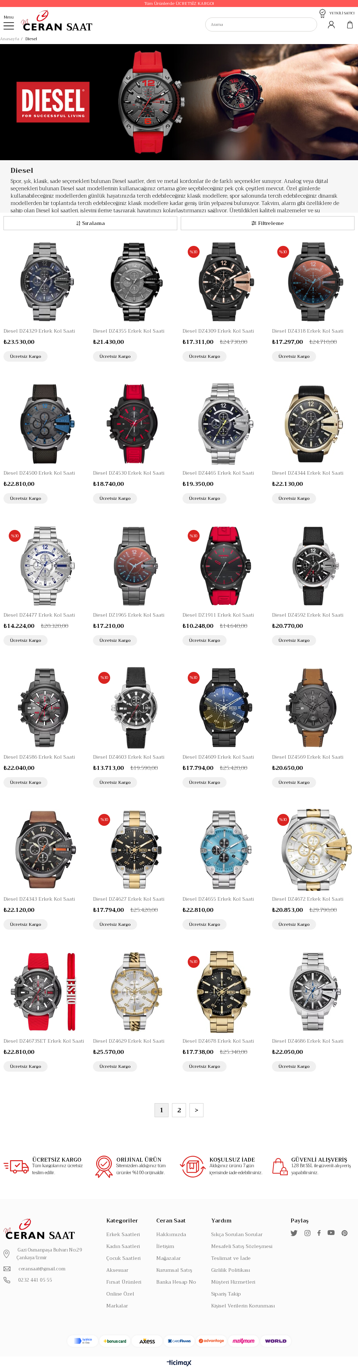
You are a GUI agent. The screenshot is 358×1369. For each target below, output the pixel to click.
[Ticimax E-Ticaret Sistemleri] (179, 1363)
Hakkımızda (171, 1234)
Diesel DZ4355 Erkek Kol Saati (128, 331)
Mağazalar (168, 1258)
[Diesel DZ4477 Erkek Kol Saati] (45, 566)
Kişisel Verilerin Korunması (243, 1305)
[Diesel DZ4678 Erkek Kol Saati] (224, 992)
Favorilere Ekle (66, 356)
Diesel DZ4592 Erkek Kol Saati (307, 615)
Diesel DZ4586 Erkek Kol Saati (39, 757)
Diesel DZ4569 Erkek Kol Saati (307, 757)
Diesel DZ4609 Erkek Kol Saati (218, 757)
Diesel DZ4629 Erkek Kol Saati (128, 1041)
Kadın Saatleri (123, 1246)
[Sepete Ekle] (80, 356)
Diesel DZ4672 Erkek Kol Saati (307, 899)
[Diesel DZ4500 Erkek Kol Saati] (45, 424)
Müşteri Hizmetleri (233, 1282)
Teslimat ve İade (231, 1258)
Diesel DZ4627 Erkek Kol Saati (128, 899)
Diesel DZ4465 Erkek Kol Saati (218, 473)
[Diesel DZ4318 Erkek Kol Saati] (313, 282)
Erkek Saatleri (123, 1234)
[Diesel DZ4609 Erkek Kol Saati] (224, 708)
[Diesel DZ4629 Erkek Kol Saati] (134, 992)
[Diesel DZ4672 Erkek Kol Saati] (313, 850)
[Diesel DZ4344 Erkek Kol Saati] (313, 424)
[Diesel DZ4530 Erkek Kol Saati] (134, 424)
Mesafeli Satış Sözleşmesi (241, 1246)
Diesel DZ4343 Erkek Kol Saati (39, 899)
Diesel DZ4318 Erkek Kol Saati (307, 331)
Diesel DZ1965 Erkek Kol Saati (128, 615)
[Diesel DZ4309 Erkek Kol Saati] (224, 282)
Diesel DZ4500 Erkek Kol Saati (39, 473)
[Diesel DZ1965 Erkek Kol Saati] (134, 566)
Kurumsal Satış (174, 1270)
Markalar (117, 1305)
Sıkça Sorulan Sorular (237, 1234)
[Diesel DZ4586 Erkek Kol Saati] (45, 708)
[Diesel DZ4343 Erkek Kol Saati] (45, 850)
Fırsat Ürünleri (123, 1282)
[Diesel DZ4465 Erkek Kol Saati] (224, 424)
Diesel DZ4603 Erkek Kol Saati (128, 757)
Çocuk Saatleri (123, 1258)
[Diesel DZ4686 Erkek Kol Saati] (313, 992)
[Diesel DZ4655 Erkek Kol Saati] (224, 850)
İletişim (165, 1246)
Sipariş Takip (226, 1294)
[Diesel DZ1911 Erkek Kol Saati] (224, 566)
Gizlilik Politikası (230, 1270)
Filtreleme (271, 223)
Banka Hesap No (176, 1282)
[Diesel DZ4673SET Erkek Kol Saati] (45, 992)
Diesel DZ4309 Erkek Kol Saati (218, 331)
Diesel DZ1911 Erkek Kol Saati (218, 615)
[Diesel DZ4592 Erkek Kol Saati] (313, 566)
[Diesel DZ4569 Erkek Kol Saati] (313, 708)
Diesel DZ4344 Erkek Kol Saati (307, 473)
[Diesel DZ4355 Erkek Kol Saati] (134, 282)
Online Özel (120, 1294)
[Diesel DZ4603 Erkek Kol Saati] (134, 708)
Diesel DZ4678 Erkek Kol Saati (218, 1041)
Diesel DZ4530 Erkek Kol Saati (128, 473)
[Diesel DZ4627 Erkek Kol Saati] (134, 850)
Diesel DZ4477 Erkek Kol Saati (39, 615)
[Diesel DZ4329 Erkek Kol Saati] (45, 282)
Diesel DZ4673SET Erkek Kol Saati (43, 1041)
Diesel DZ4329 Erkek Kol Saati (39, 331)
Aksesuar (117, 1270)
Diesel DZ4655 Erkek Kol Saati (218, 899)
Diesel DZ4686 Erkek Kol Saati (307, 1041)
